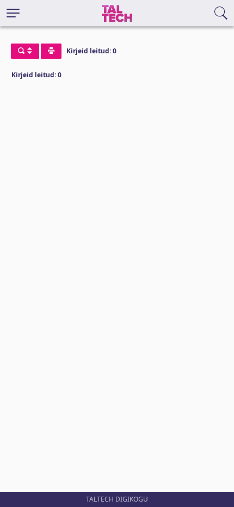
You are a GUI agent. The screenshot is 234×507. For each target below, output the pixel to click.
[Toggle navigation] (13, 13)
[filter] (25, 51)
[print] (51, 51)
